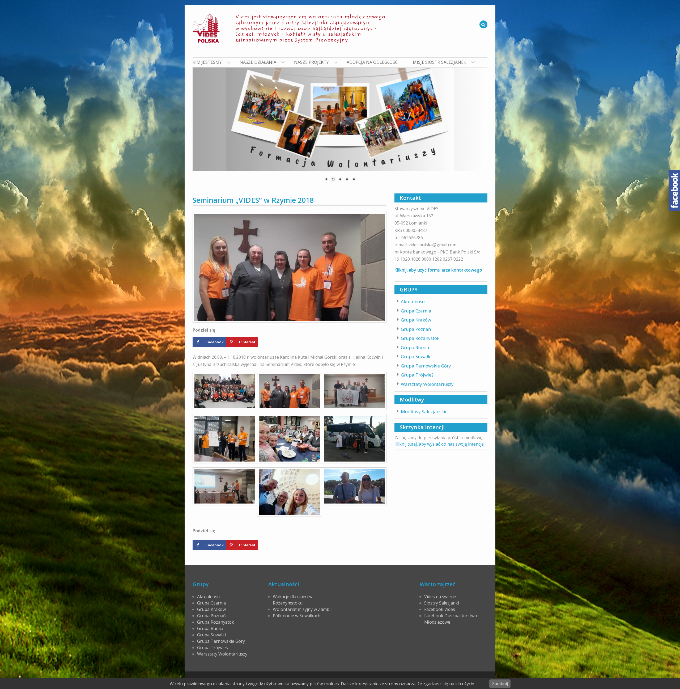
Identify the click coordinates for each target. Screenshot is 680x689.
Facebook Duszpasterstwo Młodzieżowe (450, 619)
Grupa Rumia (415, 347)
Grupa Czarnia (416, 311)
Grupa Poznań (416, 329)
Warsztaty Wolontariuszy (427, 384)
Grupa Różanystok (420, 338)
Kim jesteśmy (207, 62)
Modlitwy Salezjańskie (424, 411)
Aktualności (413, 301)
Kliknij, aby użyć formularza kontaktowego (438, 270)
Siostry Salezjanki (441, 603)
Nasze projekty (311, 62)
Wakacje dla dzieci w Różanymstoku (292, 600)
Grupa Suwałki (416, 356)
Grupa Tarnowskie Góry (426, 366)
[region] (340, 127)
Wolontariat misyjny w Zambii (302, 609)
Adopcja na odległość (372, 62)
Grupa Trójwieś (417, 375)
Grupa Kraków (416, 320)
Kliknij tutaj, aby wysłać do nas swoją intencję (439, 444)
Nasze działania (258, 62)
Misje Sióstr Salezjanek (439, 62)
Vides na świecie (440, 596)
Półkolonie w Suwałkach (296, 616)
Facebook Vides (439, 609)
